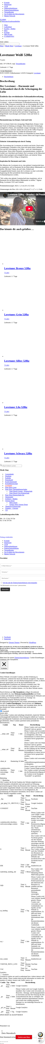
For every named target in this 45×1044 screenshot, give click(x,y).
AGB (6, 6)
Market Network (9, 16)
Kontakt (7, 2)
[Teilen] (5, 1041)
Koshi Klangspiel (11, 482)
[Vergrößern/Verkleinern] (1, 1041)
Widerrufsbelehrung (10, 8)
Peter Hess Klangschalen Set (14, 495)
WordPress (32, 642)
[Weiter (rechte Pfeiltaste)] (3, 1043)
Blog (5, 31)
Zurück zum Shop (24, 1037)
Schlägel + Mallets (11, 499)
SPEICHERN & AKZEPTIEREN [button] (11, 1015)
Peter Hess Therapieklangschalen (16, 489)
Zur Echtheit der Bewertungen (14, 14)
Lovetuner (18, 46)
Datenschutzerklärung (11, 10)
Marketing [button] (3, 778)
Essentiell (6, 711)
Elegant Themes (14, 642)
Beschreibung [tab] (8, 77)
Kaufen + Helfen (9, 29)
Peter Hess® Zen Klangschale (19, 493)
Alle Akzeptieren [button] (12, 659)
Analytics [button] (3, 972)
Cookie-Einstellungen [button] (37, 658)
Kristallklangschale (11, 484)
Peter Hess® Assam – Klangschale (20, 491)
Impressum (7, 4)
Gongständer (9, 474)
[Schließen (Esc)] (7, 1041)
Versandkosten (9, 12)
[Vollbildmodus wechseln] (3, 1041)
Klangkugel (9, 480)
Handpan (8, 476)
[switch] (40, 1041)
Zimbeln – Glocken (11, 508)
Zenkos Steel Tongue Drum (18, 504)
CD (6, 510)
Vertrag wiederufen (6, 537)
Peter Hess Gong (10, 487)
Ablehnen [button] (3, 659)
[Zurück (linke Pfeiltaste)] (1, 1043)
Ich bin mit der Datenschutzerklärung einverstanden (20, 583)
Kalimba (8, 478)
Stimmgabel (9, 497)
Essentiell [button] (3, 709)
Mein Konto (8, 34)
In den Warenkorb (6, 71)
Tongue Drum (10, 501)
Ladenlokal (8, 27)
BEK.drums (13, 503)
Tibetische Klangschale (13, 506)
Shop (6, 25)
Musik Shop (9, 46)
